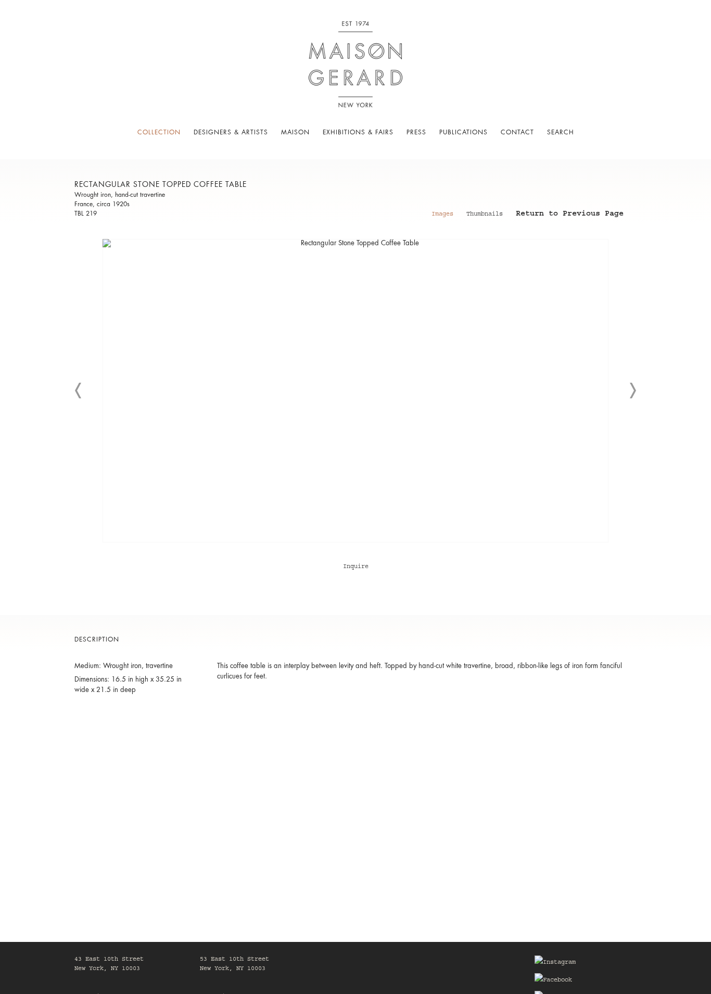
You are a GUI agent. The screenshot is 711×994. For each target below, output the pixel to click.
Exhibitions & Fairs (358, 132)
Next (632, 390)
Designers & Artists (231, 132)
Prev (78, 390)
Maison (295, 132)
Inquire (356, 567)
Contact (517, 132)
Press (416, 132)
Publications (463, 132)
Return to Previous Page (570, 215)
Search (560, 132)
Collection (159, 132)
